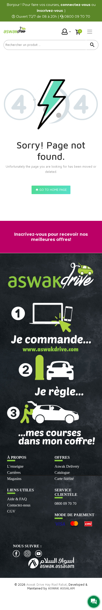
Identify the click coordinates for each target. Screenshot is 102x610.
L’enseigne (15, 466)
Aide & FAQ (17, 499)
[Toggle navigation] (89, 31)
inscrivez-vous (50, 11)
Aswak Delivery (67, 466)
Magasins (14, 479)
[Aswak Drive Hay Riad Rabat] (15, 30)
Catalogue (62, 473)
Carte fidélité (64, 479)
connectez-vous (75, 5)
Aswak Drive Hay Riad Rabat (46, 584)
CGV (11, 511)
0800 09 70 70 (65, 503)
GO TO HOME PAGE (52, 190)
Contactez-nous (18, 505)
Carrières (14, 473)
